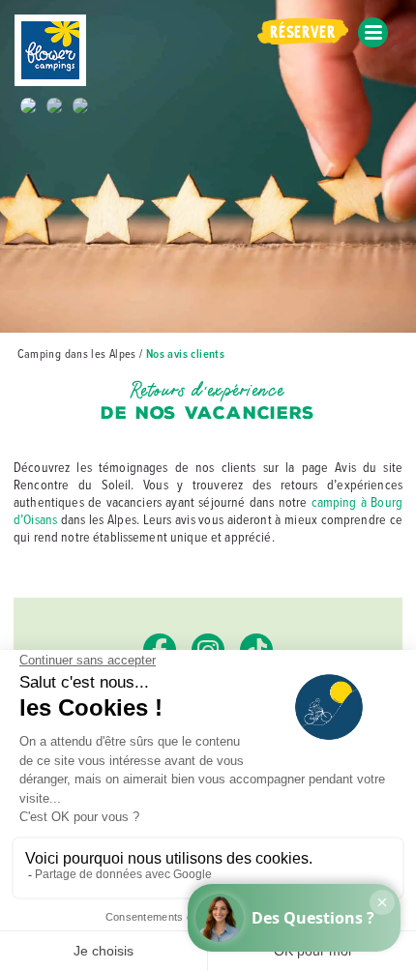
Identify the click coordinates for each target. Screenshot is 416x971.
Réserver (302, 29)
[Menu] (373, 32)
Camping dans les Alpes (76, 353)
